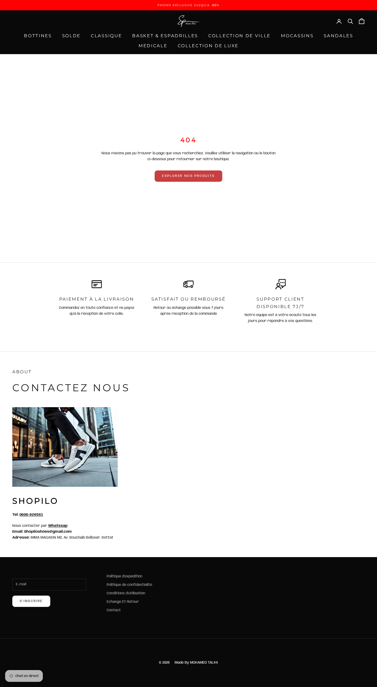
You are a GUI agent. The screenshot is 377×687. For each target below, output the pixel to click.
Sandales (338, 35)
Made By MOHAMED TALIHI (196, 662)
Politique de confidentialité (129, 585)
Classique (106, 35)
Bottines (38, 35)
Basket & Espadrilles (165, 35)
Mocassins (297, 35)
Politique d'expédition (124, 576)
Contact (114, 610)
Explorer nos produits (188, 176)
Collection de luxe (208, 45)
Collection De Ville (239, 35)
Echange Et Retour (123, 602)
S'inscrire (31, 601)
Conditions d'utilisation (126, 593)
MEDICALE (152, 45)
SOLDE (71, 35)
